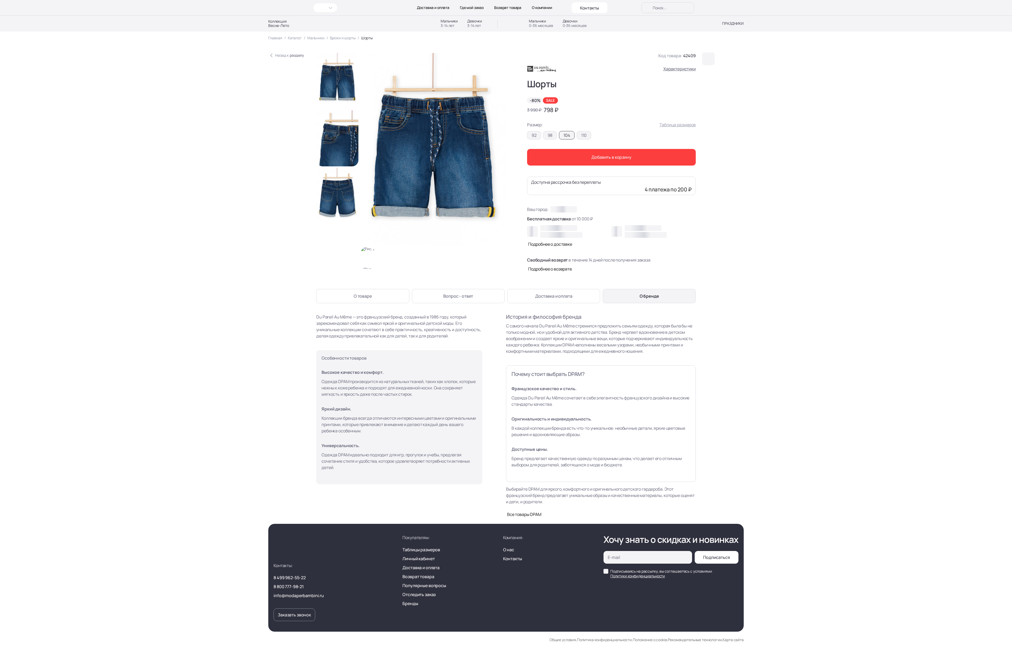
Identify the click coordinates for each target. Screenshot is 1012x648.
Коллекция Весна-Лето (278, 23)
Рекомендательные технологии (695, 639)
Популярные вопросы (424, 585)
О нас (508, 550)
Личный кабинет (418, 559)
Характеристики (679, 68)
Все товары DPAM (524, 514)
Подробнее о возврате (550, 269)
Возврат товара (507, 8)
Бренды (410, 603)
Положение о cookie (650, 639)
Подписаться (716, 557)
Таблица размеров (677, 125)
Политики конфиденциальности (637, 575)
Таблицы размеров (421, 550)
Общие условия (562, 639)
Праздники (733, 23)
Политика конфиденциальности (604, 639)
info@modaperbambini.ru (299, 595)
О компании (542, 8)
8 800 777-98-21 (289, 586)
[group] (337, 81)
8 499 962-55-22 (290, 578)
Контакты (589, 8)
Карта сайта (733, 639)
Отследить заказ (419, 594)
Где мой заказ (472, 8)
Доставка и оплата (433, 8)
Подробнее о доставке (550, 244)
